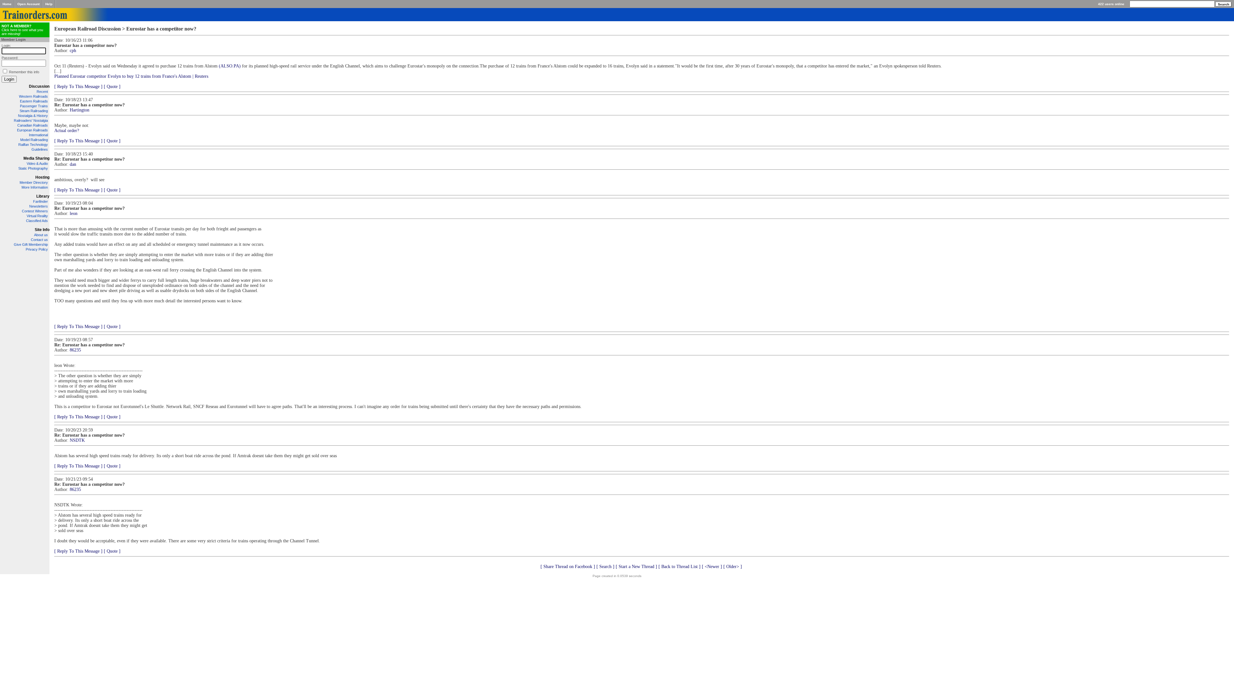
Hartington (79, 110)
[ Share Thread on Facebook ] (568, 566)
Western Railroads (33, 96)
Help (48, 4)
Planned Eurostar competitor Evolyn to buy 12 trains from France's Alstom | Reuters (131, 76)
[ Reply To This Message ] (78, 86)
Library (42, 196)
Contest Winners (35, 211)
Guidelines (39, 149)
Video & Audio (37, 163)
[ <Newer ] (712, 566)
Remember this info (24, 72)
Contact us (39, 240)
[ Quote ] (112, 86)
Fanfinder (40, 201)
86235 (75, 350)
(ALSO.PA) (230, 66)
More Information (35, 187)
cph (73, 50)
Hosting (42, 177)
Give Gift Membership (31, 244)
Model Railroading (34, 140)
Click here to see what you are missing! (22, 30)
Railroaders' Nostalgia (31, 120)
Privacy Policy (37, 249)
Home (7, 4)
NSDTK (77, 440)
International (38, 135)
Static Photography (33, 168)
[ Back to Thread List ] (679, 566)
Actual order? (66, 130)
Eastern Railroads (34, 101)
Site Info (42, 229)
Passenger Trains (34, 106)
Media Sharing (36, 158)
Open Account (28, 4)
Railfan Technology (33, 145)
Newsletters (38, 206)
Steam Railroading (34, 111)
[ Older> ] (732, 566)
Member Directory (34, 182)
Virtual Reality (37, 216)
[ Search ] (605, 566)
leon (73, 213)
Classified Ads (37, 221)
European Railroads (32, 130)
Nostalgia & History (33, 116)
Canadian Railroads (32, 125)
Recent (42, 91)
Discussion (39, 86)
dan (73, 164)
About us (41, 235)
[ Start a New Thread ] (636, 566)
